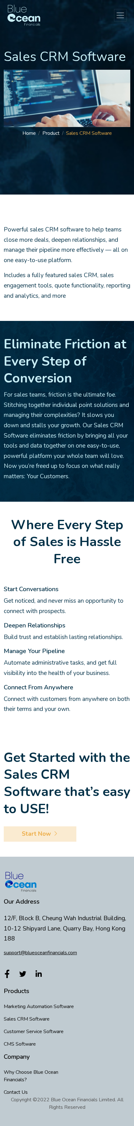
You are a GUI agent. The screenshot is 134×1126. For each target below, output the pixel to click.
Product (51, 133)
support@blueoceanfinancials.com (40, 952)
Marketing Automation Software (39, 1006)
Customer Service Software (34, 1031)
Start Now (37, 834)
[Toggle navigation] (120, 15)
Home (29, 133)
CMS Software (20, 1044)
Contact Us (16, 1092)
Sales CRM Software (27, 1019)
